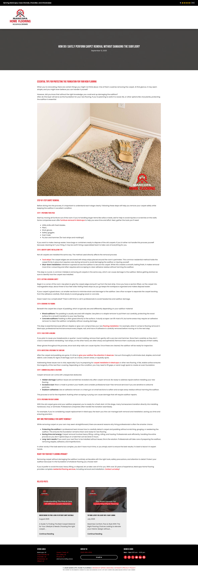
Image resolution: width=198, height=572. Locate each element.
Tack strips (46, 259)
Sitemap (118, 568)
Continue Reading (46, 534)
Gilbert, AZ (40, 561)
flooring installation (111, 326)
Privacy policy (129, 568)
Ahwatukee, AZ (42, 559)
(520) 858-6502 (86, 552)
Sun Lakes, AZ (61, 555)
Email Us (99, 557)
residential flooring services (64, 469)
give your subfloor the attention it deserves (96, 355)
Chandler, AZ (41, 557)
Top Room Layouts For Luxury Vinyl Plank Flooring (101, 515)
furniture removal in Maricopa (72, 220)
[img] (187, 3)
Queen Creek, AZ (62, 552)
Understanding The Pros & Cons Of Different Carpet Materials (56, 515)
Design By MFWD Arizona (102, 568)
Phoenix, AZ (61, 557)
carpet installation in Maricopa (106, 362)
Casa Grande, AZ (43, 555)
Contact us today (112, 469)
